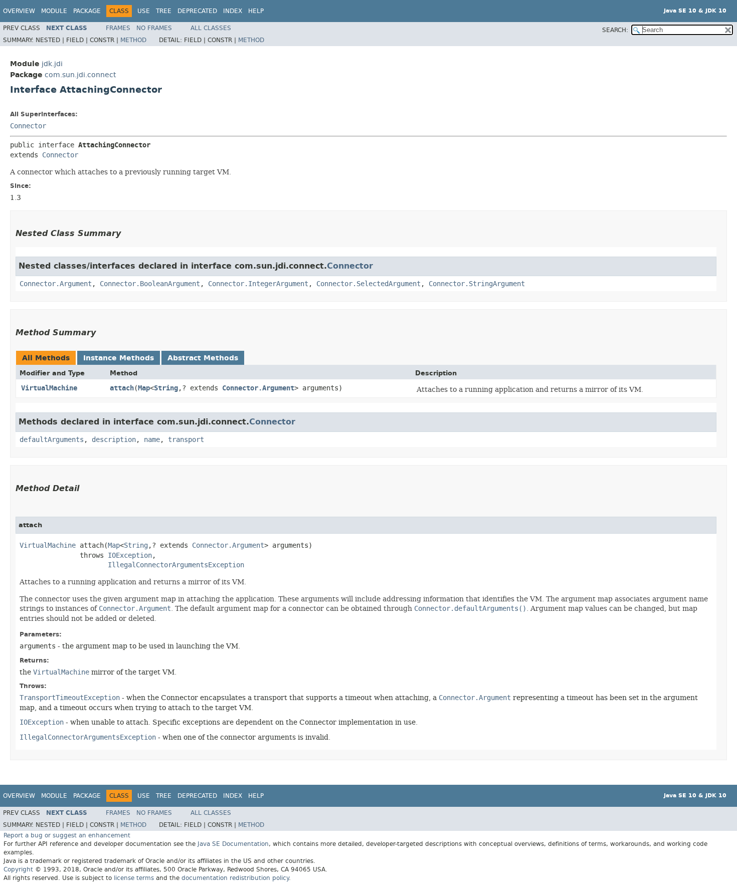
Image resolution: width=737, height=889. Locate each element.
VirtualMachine (49, 388)
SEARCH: (615, 30)
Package (87, 11)
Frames (118, 28)
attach (122, 388)
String (166, 388)
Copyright (18, 869)
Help (256, 11)
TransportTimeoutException (70, 698)
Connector (28, 126)
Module (54, 11)
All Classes (211, 28)
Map (144, 388)
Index (232, 11)
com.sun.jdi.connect (80, 75)
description (114, 439)
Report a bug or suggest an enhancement (67, 835)
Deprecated (197, 11)
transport (186, 439)
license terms (134, 877)
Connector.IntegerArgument (258, 284)
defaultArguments (52, 439)
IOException (130, 555)
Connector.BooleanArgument (150, 284)
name (152, 439)
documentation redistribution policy (235, 877)
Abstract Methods (202, 358)
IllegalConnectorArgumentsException (176, 565)
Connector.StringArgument (477, 284)
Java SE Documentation (233, 843)
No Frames (154, 28)
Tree (163, 11)
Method (133, 40)
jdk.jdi (52, 64)
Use (143, 11)
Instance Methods (118, 358)
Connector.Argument (56, 284)
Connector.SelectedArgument (368, 284)
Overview (19, 11)
